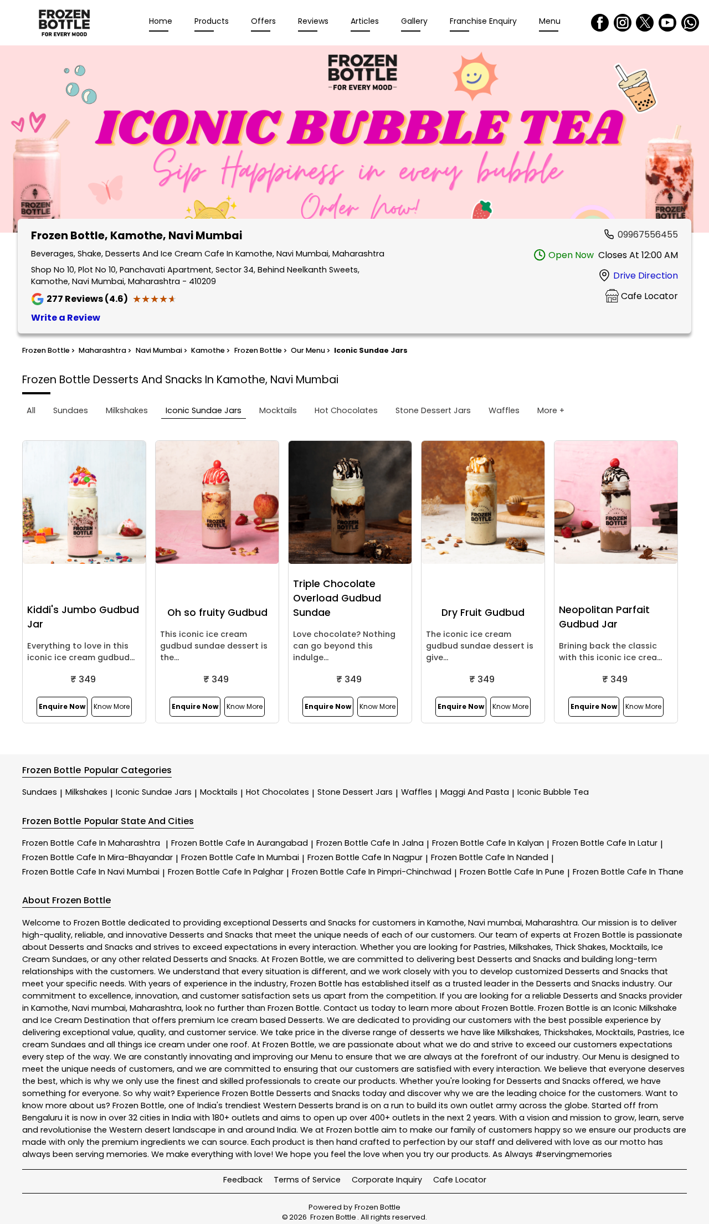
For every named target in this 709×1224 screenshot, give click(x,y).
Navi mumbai (495, 922)
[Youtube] (667, 23)
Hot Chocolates (277, 792)
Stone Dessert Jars (355, 792)
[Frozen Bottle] (64, 23)
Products (211, 21)
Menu (550, 21)
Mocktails (219, 792)
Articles (365, 21)
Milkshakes (86, 792)
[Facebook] (600, 23)
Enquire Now (62, 706)
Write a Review (65, 317)
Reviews (313, 21)
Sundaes (39, 792)
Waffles (416, 792)
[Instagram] (623, 23)
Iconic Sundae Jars (154, 792)
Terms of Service (307, 1179)
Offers (263, 21)
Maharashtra (552, 922)
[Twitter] (645, 23)
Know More (112, 706)
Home (160, 21)
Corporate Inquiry (387, 1179)
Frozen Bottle (91, 842)
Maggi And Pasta (474, 792)
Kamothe (445, 922)
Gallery (414, 21)
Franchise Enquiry (483, 21)
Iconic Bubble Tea (553, 792)
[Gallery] (354, 140)
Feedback (243, 1179)
